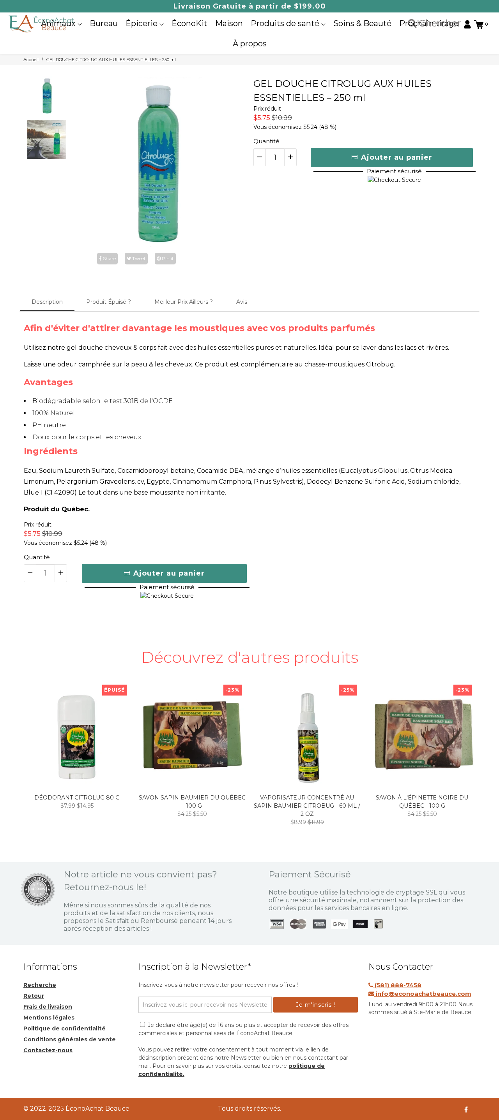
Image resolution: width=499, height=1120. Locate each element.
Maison (229, 23)
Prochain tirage (428, 23)
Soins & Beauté (362, 23)
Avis (241, 301)
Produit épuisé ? (108, 301)
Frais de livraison (47, 1006)
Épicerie (142, 23)
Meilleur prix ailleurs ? (183, 301)
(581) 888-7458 (397, 985)
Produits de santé (286, 23)
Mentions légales (48, 1017)
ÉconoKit (189, 23)
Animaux (59, 23)
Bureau (104, 23)
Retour (33, 995)
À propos (250, 43)
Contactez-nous (48, 1050)
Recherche (39, 984)
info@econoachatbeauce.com (422, 993)
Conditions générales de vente (69, 1039)
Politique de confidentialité (64, 1028)
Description (47, 301)
